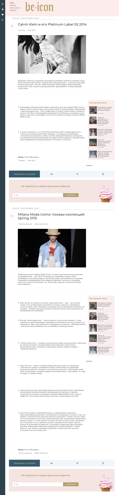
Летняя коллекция (25, 224)
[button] (2, 4)
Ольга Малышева (27, 18)
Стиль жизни (15, 8)
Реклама (22, 30)
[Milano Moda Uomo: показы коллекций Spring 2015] (12, 216)
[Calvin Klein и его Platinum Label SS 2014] (12, 26)
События (13, 10)
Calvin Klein (31, 30)
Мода (12, 3)
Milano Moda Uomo (41, 224)
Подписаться (70, 195)
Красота (13, 5)
